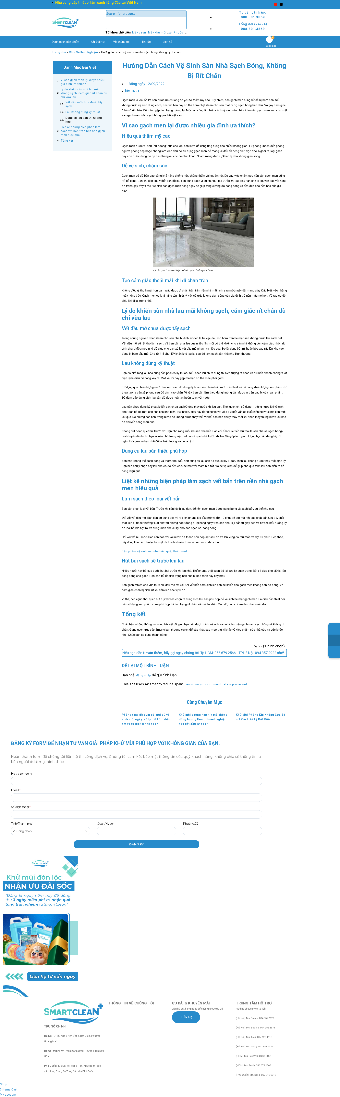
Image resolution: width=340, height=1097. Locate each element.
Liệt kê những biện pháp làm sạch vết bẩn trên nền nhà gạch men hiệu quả (83, 130)
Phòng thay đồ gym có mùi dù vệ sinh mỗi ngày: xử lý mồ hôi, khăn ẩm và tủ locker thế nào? (146, 719)
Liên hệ (167, 42)
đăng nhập (143, 675)
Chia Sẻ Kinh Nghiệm (83, 52)
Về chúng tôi (121, 42)
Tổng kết (67, 140)
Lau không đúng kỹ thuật (83, 112)
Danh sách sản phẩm (65, 42)
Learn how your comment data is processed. (216, 684)
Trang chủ (59, 52)
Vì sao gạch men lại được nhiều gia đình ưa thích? (83, 81)
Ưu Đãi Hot (98, 42)
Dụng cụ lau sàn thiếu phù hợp (84, 119)
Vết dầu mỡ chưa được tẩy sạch (84, 104)
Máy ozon (139, 32)
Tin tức (146, 42)
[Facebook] (270, 4)
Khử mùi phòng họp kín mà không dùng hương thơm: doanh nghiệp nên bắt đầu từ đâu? (203, 719)
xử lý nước (176, 32)
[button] (106, 67)
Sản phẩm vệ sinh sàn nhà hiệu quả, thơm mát (154, 551)
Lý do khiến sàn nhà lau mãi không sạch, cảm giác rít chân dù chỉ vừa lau (84, 93)
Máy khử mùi (157, 32)
